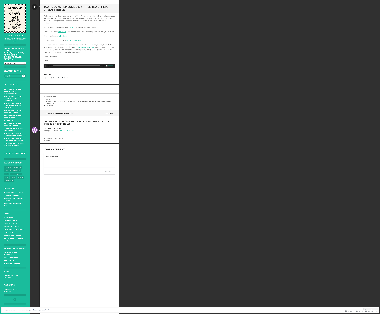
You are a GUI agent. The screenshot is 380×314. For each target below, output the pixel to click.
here (71, 27)
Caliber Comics (10, 223)
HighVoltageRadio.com (75, 40)
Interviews (8, 167)
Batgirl (48, 101)
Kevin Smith (94, 101)
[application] (79, 66)
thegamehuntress (52, 128)
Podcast (13, 177)
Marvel (110, 101)
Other (6, 177)
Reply (48, 140)
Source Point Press (12, 236)
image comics (85, 101)
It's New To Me (17, 167)
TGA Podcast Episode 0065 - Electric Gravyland (13, 118)
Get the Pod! (11, 84)
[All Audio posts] (35, 7)
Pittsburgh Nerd (11, 258)
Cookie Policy (41, 310)
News (12, 174)
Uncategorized (9, 180)
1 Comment (50, 105)
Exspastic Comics (11, 227)
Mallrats (102, 101)
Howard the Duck (72, 101)
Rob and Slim (9, 261)
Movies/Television (15, 170)
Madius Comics (10, 233)
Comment (108, 171)
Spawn (51, 103)
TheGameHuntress (66, 131)
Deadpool (61, 101)
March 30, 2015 (51, 97)
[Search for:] (15, 76)
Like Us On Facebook (15, 153)
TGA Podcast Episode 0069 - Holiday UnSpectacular (13, 91)
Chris (48, 99)
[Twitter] (14, 299)
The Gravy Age (15, 36)
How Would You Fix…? (13, 192)
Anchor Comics (10, 220)
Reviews (20, 177)
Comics (54, 101)
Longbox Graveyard (12, 195)
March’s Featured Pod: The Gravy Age (59, 113)
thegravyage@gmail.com (84, 47)
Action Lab (8, 217)
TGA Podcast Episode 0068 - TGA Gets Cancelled (13, 98)
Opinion (18, 174)
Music (6, 174)
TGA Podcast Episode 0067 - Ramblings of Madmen (13, 106)
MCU (47, 103)
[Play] (46, 66)
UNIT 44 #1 (109, 113)
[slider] (111, 65)
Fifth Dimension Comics (14, 230)
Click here (62, 32)
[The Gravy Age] (15, 18)
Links (6, 170)
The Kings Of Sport (12, 264)
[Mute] (107, 66)
